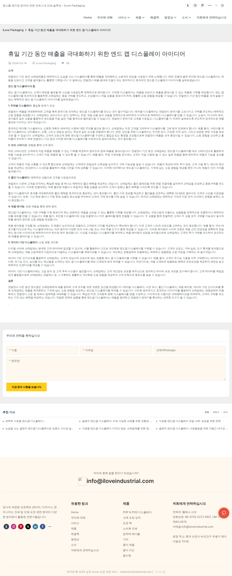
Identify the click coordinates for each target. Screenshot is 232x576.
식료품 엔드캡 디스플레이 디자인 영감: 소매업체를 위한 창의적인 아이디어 (117, 428)
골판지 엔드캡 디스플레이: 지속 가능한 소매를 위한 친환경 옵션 (117, 420)
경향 (207, 412)
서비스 (216, 412)
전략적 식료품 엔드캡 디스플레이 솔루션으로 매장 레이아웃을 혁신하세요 (25, 420)
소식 (225, 412)
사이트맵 (159, 571)
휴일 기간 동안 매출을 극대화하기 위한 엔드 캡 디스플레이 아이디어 (69, 30)
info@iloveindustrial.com (120, 481)
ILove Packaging (13, 30)
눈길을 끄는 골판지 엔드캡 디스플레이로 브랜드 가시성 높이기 (40, 428)
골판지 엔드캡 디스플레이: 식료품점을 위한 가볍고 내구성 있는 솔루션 (194, 428)
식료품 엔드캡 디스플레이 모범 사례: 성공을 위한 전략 (190, 420)
